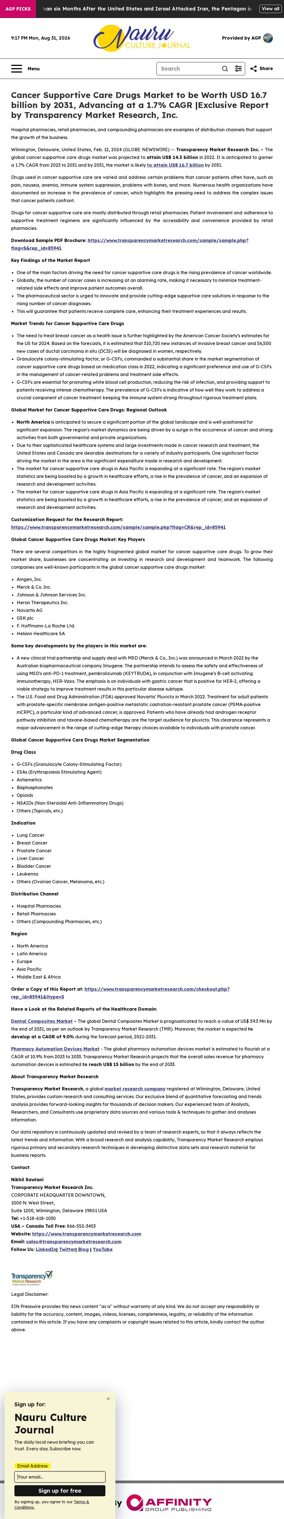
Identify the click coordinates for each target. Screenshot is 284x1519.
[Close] (108, 1398)
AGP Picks (18, 9)
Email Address (32, 1466)
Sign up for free (60, 1490)
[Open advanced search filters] (238, 68)
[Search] (225, 68)
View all (270, 8)
